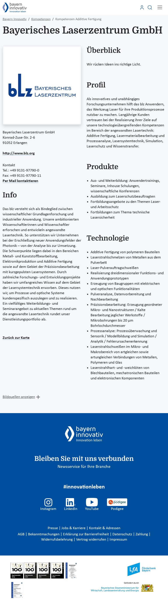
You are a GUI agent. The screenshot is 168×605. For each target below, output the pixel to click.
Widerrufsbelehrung (57, 540)
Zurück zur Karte (16, 338)
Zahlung (142, 534)
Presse (53, 528)
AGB (21, 534)
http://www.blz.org (19, 153)
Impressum (118, 540)
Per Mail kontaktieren (20, 181)
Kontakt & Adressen (104, 528)
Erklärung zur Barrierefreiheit (86, 534)
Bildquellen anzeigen (19, 397)
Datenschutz (122, 534)
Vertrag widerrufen (91, 540)
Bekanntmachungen (44, 534)
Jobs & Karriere (73, 528)
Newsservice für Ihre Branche (84, 467)
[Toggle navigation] (159, 7)
